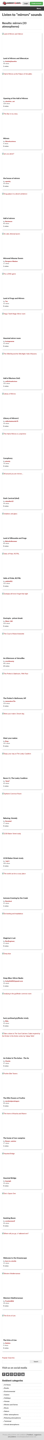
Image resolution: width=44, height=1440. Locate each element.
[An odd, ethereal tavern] (22, 245)
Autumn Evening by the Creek (15, 898)
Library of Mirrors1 (11, 418)
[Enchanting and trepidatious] (22, 924)
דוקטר (7, 861)
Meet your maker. (10, 738)
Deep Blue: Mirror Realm (13, 978)
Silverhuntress (10, 141)
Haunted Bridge (9, 1178)
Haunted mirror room (12, 338)
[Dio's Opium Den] (22, 1204)
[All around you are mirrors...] (22, 484)
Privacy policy (7, 1435)
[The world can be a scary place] (22, 884)
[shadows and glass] (22, 524)
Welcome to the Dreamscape (15, 1258)
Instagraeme (9, 341)
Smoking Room (9, 1218)
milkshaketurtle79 (11, 421)
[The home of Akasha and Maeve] (22, 1124)
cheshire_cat (10, 101)
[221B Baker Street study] (22, 844)
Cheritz (7, 1061)
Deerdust (8, 901)
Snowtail (8, 821)
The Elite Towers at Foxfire (14, 1098)
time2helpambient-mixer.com (26, 1437)
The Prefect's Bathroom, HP (14, 698)
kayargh (8, 1181)
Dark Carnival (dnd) (11, 498)
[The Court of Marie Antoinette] (22, 644)
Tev (6, 301)
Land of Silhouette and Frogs (15, 538)
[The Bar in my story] (22, 124)
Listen (7, 54)
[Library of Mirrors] (22, 404)
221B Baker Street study (13, 858)
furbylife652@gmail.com (14, 981)
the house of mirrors (11, 178)
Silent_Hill (9, 621)
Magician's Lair (9, 938)
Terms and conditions (19, 1435)
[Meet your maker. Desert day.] (22, 724)
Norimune (8, 221)
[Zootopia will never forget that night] (22, 604)
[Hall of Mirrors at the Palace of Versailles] (22, 85)
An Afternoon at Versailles (14, 658)
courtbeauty (9, 661)
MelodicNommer (11, 541)
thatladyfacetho (11, 61)
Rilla (6, 1021)
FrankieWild (9, 1301)
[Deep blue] (22, 964)
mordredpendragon (12, 1101)
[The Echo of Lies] (22, 1326)
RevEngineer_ (10, 941)
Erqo (7, 741)
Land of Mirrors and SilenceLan (16, 58)
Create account (36, 3)
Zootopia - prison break (13, 618)
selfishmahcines (11, 381)
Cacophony (7, 458)
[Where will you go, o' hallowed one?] (22, 1244)
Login (26, 3)
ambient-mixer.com (12, 3)
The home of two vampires (14, 1138)
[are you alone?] (22, 164)
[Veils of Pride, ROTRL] (22, 564)
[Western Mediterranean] (22, 1284)
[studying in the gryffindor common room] (22, 1004)
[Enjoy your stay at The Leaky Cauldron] (22, 764)
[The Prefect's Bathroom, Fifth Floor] (22, 684)
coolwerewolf (10, 1221)
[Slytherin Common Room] (22, 804)
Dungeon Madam (11, 261)
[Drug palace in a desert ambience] (22, 204)
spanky (8, 181)
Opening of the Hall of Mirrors (15, 98)
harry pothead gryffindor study (16, 1018)
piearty (7, 461)
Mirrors (6, 138)
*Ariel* (7, 781)
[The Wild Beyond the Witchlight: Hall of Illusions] (22, 364)
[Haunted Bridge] (22, 1164)
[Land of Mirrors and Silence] (22, 45)
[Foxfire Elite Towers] (22, 1084)
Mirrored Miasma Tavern (13, 258)
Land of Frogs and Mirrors (13, 298)
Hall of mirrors (9, 218)
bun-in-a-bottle (10, 1261)
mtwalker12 (9, 501)
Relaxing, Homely (10, 818)
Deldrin (7, 1343)
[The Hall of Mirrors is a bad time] (22, 444)
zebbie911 (8, 581)
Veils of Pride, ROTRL (12, 578)
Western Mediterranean (13, 1298)
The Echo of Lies (10, 1340)
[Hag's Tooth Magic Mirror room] (22, 324)
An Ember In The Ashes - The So (16, 1058)
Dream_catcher (10, 1141)
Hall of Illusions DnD (11, 378)
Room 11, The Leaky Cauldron (15, 778)
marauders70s (10, 701)
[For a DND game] (22, 285)
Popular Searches (8, 1358)
